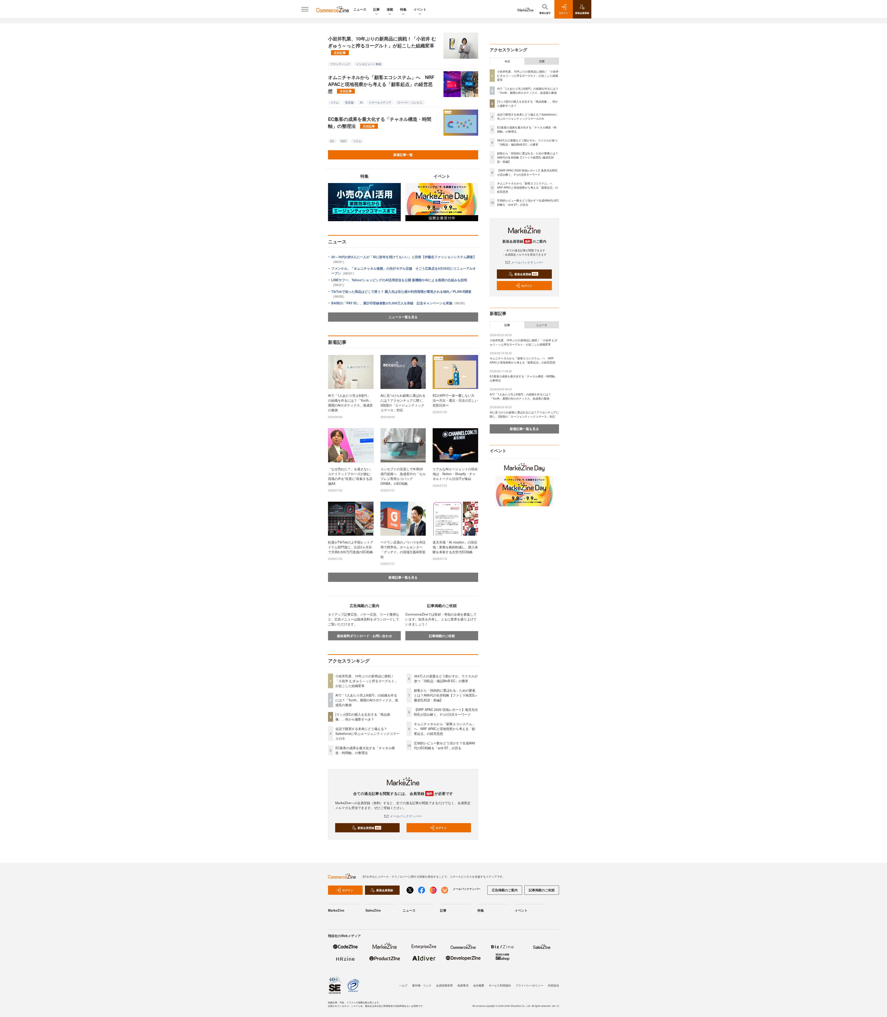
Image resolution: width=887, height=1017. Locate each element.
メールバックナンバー (406, 816)
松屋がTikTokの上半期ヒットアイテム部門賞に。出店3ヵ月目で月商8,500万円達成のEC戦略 (350, 547)
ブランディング (340, 64)
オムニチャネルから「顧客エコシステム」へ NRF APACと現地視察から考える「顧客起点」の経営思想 (381, 84)
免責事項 (462, 985)
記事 (376, 9)
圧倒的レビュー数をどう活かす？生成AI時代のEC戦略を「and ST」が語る (444, 745)
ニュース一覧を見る (403, 317)
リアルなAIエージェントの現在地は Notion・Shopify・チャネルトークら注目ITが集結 (455, 474)
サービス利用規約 (500, 985)
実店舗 (349, 102)
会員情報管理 (444, 985)
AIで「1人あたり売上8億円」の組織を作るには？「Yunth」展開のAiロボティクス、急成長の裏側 (350, 402)
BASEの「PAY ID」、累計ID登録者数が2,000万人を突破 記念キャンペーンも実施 (399, 303)
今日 (507, 61)
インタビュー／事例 (368, 64)
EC (332, 141)
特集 (403, 9)
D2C (343, 141)
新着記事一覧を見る (403, 577)
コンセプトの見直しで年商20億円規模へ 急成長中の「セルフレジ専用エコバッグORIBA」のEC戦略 (403, 476)
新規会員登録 (369, 828)
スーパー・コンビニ (410, 102)
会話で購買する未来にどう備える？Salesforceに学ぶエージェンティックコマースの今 (367, 733)
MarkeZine (336, 910)
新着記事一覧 (403, 154)
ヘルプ (403, 985)
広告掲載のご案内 (505, 890)
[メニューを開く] (305, 9)
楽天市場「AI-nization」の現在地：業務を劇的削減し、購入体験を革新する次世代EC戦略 (455, 547)
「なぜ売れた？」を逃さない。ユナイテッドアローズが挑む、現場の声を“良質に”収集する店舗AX (350, 476)
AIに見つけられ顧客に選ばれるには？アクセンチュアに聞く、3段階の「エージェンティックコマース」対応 (403, 402)
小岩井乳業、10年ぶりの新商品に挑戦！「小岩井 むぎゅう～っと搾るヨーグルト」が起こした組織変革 (382, 45)
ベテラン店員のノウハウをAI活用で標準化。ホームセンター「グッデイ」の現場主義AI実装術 (402, 549)
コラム (334, 102)
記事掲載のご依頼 (442, 635)
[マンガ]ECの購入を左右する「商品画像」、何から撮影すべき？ (362, 716)
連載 (390, 9)
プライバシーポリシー (529, 985)
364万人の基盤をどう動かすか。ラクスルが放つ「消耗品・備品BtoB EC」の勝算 (446, 678)
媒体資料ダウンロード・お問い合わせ (364, 635)
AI (361, 102)
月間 (541, 61)
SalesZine (373, 910)
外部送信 (553, 985)
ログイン (441, 828)
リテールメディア (380, 102)
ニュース (359, 9)
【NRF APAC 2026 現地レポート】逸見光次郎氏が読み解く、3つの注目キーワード (446, 712)
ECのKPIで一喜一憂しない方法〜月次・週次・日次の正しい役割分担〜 (455, 400)
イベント (419, 9)
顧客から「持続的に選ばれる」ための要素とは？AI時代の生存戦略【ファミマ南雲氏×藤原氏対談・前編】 (445, 695)
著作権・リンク (421, 985)
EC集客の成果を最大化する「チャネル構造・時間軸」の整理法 (379, 122)
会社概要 (478, 985)
